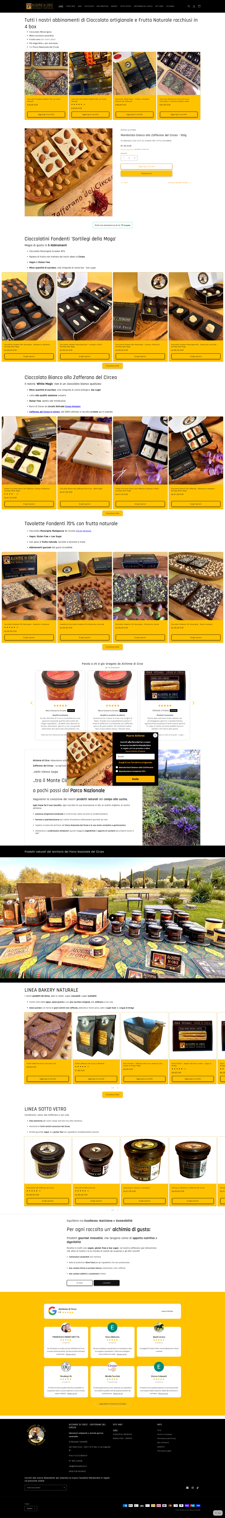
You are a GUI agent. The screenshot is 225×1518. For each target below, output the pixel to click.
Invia (135, 779)
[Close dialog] (155, 735)
